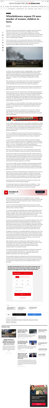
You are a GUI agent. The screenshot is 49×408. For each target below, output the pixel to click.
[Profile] (47, 1)
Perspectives (6, 327)
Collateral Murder (29, 71)
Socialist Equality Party (20, 8)
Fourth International (11, 8)
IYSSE (26, 8)
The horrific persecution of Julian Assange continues (33, 308)
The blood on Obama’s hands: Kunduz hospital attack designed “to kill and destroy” (11, 308)
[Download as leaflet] (3, 45)
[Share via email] (3, 42)
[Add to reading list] (3, 50)
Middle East (8, 322)
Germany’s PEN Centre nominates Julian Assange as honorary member (22, 308)
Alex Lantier (8, 25)
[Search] (48, 7)
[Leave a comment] (3, 47)
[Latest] (3, 7)
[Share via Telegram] (3, 40)
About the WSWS (30, 8)
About (46, 1)
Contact (43, 1)
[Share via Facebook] (3, 32)
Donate (40, 8)
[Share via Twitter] (3, 35)
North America (14, 322)
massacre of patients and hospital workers (25, 75)
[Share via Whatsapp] (3, 37)
